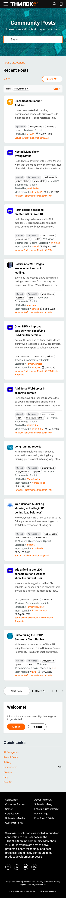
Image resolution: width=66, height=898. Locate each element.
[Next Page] (56, 691)
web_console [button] (36, 126)
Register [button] (37, 726)
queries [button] (36, 471)
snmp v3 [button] (37, 356)
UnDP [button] (37, 239)
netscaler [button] (40, 537)
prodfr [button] (36, 599)
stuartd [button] (35, 246)
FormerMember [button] (34, 363)
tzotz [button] (54, 668)
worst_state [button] (39, 181)
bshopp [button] (35, 309)
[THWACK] (24, 4)
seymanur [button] (31, 305)
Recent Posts (11, 757)
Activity (8, 762)
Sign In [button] (16, 726)
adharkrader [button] (37, 548)
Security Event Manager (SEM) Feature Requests (34, 619)
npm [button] (31, 297)
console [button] (48, 599)
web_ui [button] (50, 356)
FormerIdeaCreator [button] (36, 606)
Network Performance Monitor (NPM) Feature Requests (37, 373)
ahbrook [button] (31, 544)
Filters (49, 79)
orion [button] (18, 418)
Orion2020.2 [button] (48, 468)
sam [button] (18, 130)
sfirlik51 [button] (30, 134)
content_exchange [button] (34, 418)
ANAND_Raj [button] (32, 425)
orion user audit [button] (23, 537)
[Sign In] (61, 4)
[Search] (54, 4)
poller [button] (19, 664)
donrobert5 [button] (37, 192)
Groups (8, 772)
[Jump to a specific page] (62, 691)
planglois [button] (36, 367)
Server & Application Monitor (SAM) (32, 137)
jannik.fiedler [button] (33, 188)
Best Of (8, 782)
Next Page (17, 691)
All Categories (11, 752)
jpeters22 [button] (55, 242)
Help (6, 777)
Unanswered (33, 767)
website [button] (50, 126)
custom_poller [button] (23, 239)
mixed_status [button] (22, 181)
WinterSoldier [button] (33, 479)
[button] (10, 102)
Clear (56, 88)
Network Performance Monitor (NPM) (33, 195)
